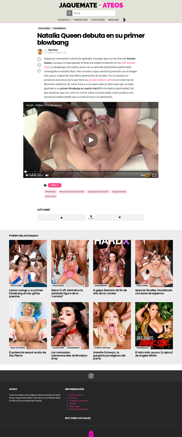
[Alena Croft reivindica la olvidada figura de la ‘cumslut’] (70, 263)
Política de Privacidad (78, 409)
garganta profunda (99, 191)
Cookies (72, 403)
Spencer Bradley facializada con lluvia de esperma (153, 291)
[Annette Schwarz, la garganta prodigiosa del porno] (112, 325)
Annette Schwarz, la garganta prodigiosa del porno (109, 355)
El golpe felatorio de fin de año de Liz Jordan (110, 291)
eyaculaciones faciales (72, 191)
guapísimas (120, 191)
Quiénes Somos (76, 395)
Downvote (119, 217)
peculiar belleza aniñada (101, 79)
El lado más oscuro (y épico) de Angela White (154, 354)
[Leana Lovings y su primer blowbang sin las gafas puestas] (28, 263)
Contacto (73, 398)
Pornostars (81, 19)
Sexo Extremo (18, 347)
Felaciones (16, 285)
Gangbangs (101, 285)
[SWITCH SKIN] (124, 20)
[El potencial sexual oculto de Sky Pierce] (28, 325)
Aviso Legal (74, 406)
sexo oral (51, 196)
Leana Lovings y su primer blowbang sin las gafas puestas (26, 293)
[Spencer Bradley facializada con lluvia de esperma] (154, 263)
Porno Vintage (102, 347)
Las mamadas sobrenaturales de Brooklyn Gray (69, 355)
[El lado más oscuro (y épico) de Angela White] (154, 325)
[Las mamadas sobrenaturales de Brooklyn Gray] (70, 325)
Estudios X (64, 19)
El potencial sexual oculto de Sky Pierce (27, 354)
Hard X (55, 185)
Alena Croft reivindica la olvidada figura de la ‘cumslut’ (67, 293)
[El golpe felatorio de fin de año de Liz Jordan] (112, 263)
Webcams (113, 19)
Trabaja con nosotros (78, 401)
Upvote (61, 217)
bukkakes (51, 191)
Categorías (98, 19)
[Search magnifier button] (69, 13)
